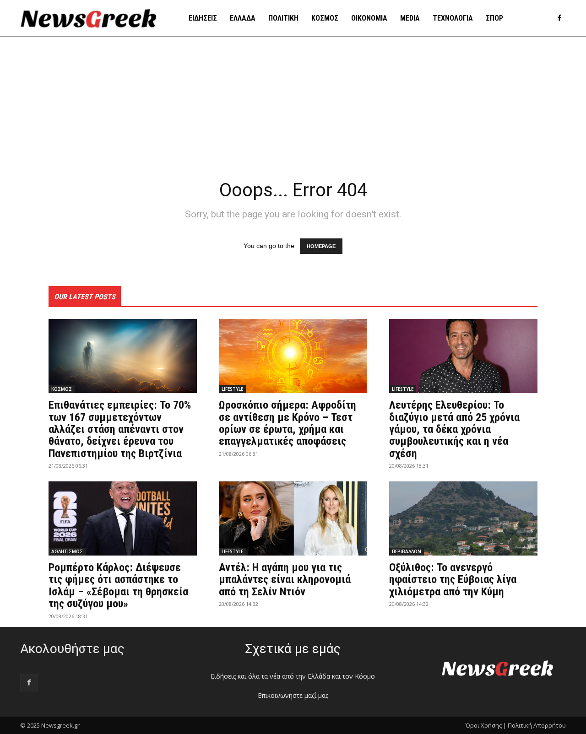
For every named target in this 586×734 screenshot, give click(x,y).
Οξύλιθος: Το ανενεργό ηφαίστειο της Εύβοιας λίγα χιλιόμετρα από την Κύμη (452, 579)
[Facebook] (559, 18)
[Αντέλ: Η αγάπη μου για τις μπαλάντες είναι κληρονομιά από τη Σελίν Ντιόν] (293, 518)
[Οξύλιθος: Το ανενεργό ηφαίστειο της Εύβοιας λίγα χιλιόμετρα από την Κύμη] (463, 518)
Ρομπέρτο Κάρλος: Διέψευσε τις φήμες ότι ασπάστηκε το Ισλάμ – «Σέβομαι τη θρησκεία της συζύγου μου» (118, 585)
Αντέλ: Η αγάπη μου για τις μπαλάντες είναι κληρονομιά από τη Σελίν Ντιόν (285, 579)
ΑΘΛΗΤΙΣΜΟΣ (67, 551)
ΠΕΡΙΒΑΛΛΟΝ (406, 551)
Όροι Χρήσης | (486, 725)
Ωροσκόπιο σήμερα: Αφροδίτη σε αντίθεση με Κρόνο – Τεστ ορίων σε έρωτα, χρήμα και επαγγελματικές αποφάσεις (287, 423)
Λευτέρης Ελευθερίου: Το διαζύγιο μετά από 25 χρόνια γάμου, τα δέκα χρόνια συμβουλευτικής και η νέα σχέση (454, 429)
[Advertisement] (293, 105)
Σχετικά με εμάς (293, 648)
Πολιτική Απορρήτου (537, 725)
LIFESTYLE (232, 389)
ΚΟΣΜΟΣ (61, 389)
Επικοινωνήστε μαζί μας (293, 695)
